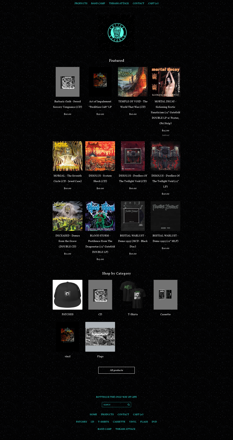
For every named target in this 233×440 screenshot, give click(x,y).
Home (93, 414)
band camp (98, 3)
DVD (154, 421)
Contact (138, 3)
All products (116, 370)
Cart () (153, 3)
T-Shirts (103, 421)
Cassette (119, 421)
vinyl (132, 421)
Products (81, 3)
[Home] (116, 32)
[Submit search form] (128, 404)
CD (92, 421)
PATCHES (81, 421)
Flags (144, 421)
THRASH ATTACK (119, 3)
